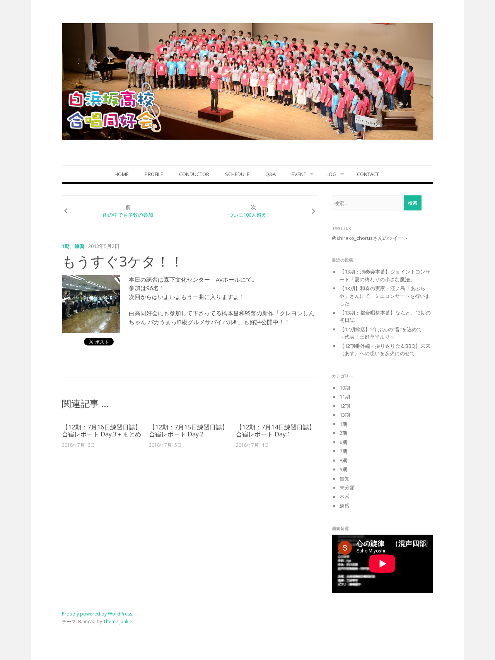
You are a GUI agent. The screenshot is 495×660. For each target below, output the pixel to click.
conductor (194, 174)
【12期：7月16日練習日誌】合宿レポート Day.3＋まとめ (101, 430)
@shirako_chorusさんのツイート (370, 237)
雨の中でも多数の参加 (128, 214)
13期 (345, 414)
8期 (343, 460)
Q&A (270, 174)
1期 (66, 246)
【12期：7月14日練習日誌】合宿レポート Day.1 (275, 430)
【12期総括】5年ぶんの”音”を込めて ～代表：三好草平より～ (386, 333)
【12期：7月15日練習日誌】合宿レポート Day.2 (188, 430)
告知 (345, 478)
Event (299, 174)
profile (154, 174)
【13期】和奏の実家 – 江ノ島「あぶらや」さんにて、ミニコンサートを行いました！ (385, 296)
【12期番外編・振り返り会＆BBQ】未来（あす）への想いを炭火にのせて (385, 349)
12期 (345, 405)
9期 (343, 469)
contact (368, 174)
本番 (345, 496)
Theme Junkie (117, 621)
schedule (237, 174)
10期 (345, 387)
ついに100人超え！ (249, 214)
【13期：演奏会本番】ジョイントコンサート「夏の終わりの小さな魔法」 (385, 275)
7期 (343, 451)
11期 (345, 396)
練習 (80, 246)
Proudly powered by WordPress (97, 613)
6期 (343, 442)
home (121, 174)
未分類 (347, 487)
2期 (343, 432)
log (331, 174)
